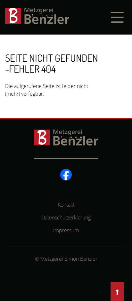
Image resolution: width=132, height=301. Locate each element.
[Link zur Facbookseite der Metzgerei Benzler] (66, 174)
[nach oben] (117, 292)
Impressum (66, 230)
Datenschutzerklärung (66, 217)
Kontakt (66, 204)
